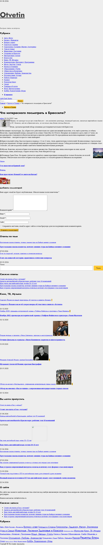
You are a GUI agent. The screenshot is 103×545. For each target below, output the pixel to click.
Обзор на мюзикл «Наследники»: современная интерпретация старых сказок (28, 384)
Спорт (6, 84)
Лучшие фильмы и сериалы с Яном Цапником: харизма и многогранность (26, 335)
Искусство (8, 58)
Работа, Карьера (10, 77)
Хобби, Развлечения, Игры (15, 91)
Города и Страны (11, 44)
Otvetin (12, 14)
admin (2, 118)
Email (3, 218)
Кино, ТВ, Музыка (11, 60)
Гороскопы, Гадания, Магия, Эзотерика (20, 47)
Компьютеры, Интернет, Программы (19, 62)
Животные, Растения (12, 51)
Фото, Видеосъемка (12, 88)
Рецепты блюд (10, 82)
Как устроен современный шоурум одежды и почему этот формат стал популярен (34, 288)
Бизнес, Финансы (11, 40)
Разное (7, 80)
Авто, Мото (8, 38)
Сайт (2, 222)
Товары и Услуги (11, 86)
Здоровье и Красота (12, 53)
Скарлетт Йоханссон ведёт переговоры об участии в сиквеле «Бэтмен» (25, 300)
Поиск (2, 264)
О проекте (8, 94)
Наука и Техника (11, 66)
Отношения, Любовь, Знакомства (17, 73)
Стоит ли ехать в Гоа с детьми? (12, 279)
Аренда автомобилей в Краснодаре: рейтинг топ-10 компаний (25, 281)
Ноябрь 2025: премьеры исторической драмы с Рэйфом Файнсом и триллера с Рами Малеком (34, 311)
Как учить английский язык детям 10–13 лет (18, 283)
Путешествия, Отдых (12, 75)
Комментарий (6, 210)
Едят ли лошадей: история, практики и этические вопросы (21, 253)
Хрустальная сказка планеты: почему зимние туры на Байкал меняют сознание (28, 242)
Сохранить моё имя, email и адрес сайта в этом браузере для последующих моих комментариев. (42, 226)
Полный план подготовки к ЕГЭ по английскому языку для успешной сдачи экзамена (30, 473)
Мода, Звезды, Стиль (12, 64)
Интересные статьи (12, 55)
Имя (2, 214)
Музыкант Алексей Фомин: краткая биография (16, 360)
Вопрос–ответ (9, 42)
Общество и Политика (13, 71)
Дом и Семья (9, 49)
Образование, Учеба (12, 69)
